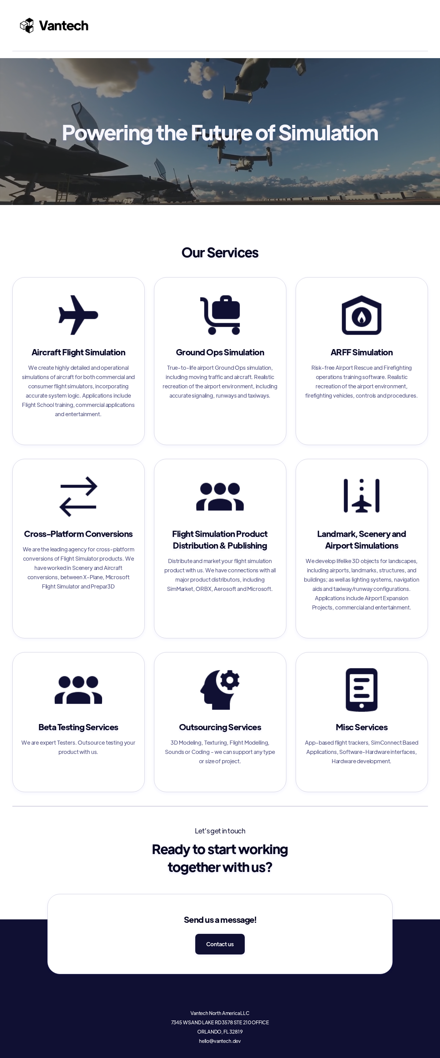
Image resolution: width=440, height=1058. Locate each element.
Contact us (219, 944)
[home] (54, 25)
